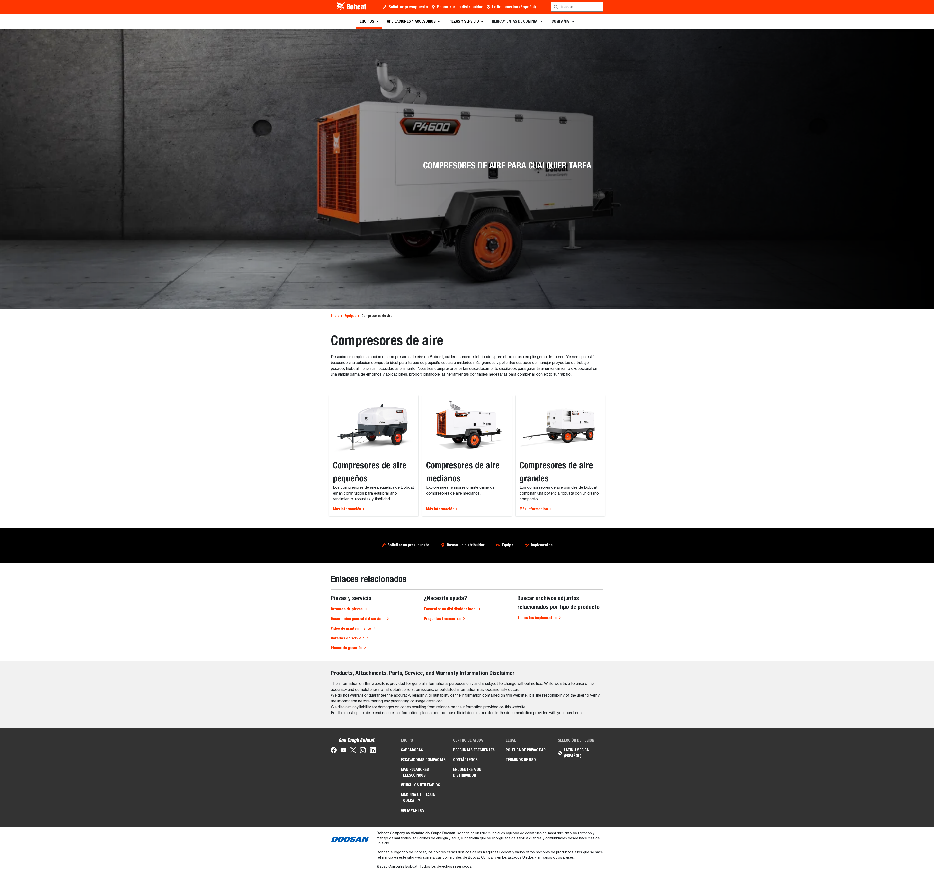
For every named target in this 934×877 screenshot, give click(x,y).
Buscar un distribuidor (466, 545)
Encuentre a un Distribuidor (467, 772)
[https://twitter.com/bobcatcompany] (353, 751)
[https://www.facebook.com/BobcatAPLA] (334, 751)
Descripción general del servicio (358, 618)
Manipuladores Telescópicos (415, 772)
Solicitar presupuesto (408, 6)
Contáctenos (465, 759)
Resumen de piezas (347, 609)
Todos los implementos (537, 617)
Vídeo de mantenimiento (351, 628)
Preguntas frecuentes (442, 618)
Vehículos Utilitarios (420, 785)
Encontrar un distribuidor (460, 6)
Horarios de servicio (348, 638)
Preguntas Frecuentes (474, 750)
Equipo (507, 545)
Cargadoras (412, 750)
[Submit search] (599, 7)
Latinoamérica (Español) (514, 6)
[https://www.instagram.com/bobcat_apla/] (363, 751)
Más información (347, 509)
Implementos (542, 545)
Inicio (335, 316)
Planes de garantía (346, 648)
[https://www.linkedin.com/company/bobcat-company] (373, 751)
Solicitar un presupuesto (408, 545)
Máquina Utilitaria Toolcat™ (418, 797)
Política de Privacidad (526, 750)
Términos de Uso (521, 759)
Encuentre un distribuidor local (450, 609)
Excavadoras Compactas (423, 759)
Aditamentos (412, 810)
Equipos (350, 316)
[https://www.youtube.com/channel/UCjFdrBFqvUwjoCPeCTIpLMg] (343, 751)
